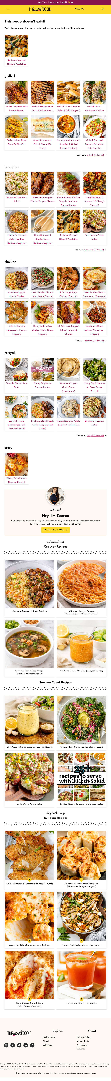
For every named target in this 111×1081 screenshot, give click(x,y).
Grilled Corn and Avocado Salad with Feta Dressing (94, 144)
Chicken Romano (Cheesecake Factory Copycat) (17, 330)
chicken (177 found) (94, 341)
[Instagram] (6, 1045)
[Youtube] (25, 1045)
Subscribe (47, 1045)
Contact (81, 1049)
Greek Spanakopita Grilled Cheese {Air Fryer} (42, 144)
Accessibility (82, 1045)
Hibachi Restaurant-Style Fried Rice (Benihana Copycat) (16, 239)
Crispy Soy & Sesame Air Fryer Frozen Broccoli (94, 387)
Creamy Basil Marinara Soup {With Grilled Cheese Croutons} (68, 144)
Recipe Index (49, 1037)
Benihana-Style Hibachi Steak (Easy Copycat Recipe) (42, 425)
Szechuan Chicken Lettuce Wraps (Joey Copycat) (94, 330)
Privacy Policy (83, 1037)
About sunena (54, 530)
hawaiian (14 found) (94, 250)
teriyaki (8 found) (95, 436)
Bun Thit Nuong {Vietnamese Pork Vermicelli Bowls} (16, 425)
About (46, 1041)
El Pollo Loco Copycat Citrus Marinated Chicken (68, 330)
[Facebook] (32, 1045)
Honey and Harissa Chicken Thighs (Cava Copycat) (42, 330)
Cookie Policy (83, 1041)
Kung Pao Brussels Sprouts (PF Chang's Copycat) (94, 202)
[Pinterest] (12, 1045)
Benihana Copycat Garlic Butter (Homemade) (68, 387)
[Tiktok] (19, 1045)
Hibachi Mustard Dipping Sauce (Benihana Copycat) (42, 239)
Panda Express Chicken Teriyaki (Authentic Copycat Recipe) (68, 202)
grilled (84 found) (95, 155)
